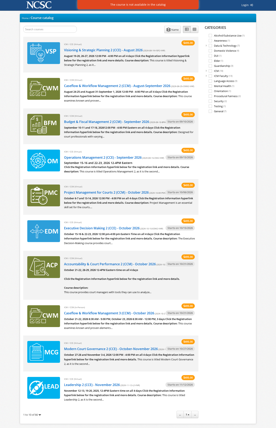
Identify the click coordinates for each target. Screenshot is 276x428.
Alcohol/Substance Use (229, 35)
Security (220, 101)
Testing (220, 106)
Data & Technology (227, 45)
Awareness (222, 40)
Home (25, 18)
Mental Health (224, 86)
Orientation (222, 91)
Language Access (225, 81)
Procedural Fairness (227, 96)
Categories (215, 27)
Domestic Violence (226, 50)
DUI (217, 55)
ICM (218, 70)
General (220, 111)
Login (245, 5)
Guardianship (223, 65)
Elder (218, 60)
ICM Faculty (223, 76)
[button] (172, 29)
